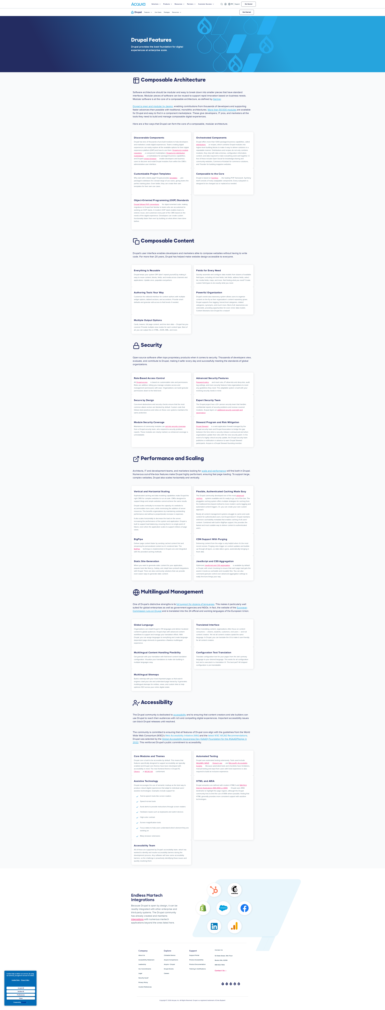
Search (221, 4)
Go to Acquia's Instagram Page (230, 983)
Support (237, 4)
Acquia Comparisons (171, 960)
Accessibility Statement (146, 960)
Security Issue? (143, 978)
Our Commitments (144, 969)
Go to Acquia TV (238, 983)
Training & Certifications (197, 969)
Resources (175, 12)
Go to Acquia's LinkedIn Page (234, 983)
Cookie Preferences (145, 987)
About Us (141, 955)
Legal (140, 973)
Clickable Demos (169, 955)
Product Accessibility (196, 960)
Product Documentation (197, 964)
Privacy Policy (25, 980)
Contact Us (220, 971)
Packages (167, 12)
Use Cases (158, 12)
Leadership (142, 964)
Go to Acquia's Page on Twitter (226, 983)
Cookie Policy (16, 980)
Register (225, 4)
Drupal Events (169, 969)
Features (147, 12)
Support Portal (194, 955)
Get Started (248, 4)
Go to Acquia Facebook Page (222, 983)
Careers (166, 973)
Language (230, 4)
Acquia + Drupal (169, 964)
